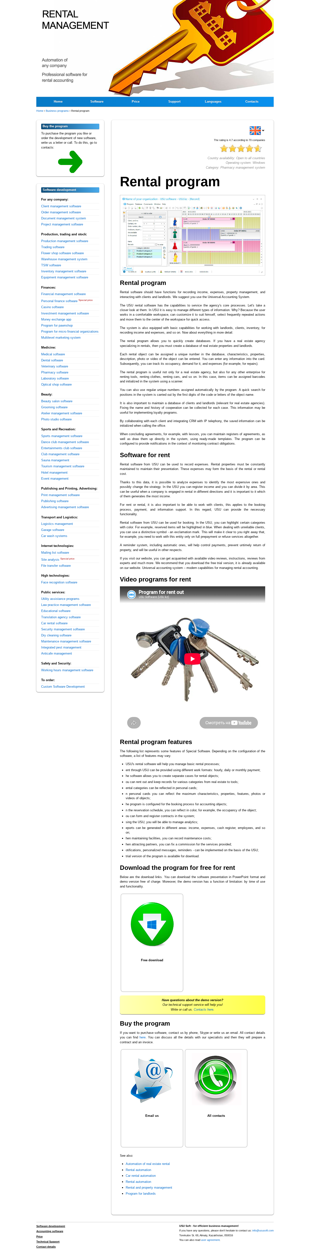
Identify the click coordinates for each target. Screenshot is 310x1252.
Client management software (61, 206)
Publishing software (55, 501)
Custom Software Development (63, 686)
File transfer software (56, 565)
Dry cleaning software (56, 635)
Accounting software (49, 1231)
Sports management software (61, 436)
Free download (152, 960)
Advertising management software (65, 507)
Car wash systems (54, 536)
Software (96, 101)
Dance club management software (65, 442)
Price (136, 101)
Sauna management (55, 460)
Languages (213, 101)
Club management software (60, 454)
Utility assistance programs (60, 599)
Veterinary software (54, 366)
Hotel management (54, 472)
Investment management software (65, 313)
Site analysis (50, 559)
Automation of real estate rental (148, 1164)
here (143, 1037)
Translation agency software (61, 617)
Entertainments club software (61, 448)
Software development (50, 1226)
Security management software (63, 629)
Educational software (55, 611)
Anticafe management (56, 653)
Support (174, 101)
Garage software (52, 530)
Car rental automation (141, 1175)
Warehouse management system (64, 259)
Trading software (52, 247)
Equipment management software (64, 277)
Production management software (64, 241)
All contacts (216, 1116)
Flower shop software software (62, 253)
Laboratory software (55, 378)
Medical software (53, 354)
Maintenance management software (66, 641)
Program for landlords (141, 1193)
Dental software (52, 360)
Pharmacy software (54, 372)
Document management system (63, 218)
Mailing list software (55, 552)
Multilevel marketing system (61, 337)
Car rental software (54, 623)
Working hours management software (67, 670)
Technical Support (48, 1241)
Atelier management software (61, 413)
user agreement (210, 1239)
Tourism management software (62, 466)
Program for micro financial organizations (70, 331)
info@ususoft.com (263, 1230)
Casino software (52, 307)
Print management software (60, 495)
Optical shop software (56, 384)
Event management (55, 478)
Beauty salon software (56, 401)
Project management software (62, 224)
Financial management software (63, 294)
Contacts (251, 101)
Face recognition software (59, 582)
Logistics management (57, 524)
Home (58, 101)
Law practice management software (66, 605)
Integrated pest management (61, 647)
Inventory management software (63, 271)
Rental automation (138, 1170)
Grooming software (54, 407)
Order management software (61, 212)
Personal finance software (59, 301)
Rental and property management (149, 1187)
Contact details (46, 1246)
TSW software (51, 265)
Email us (152, 1116)
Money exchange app (56, 319)
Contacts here (203, 1009)
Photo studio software (56, 419)
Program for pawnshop (57, 325)
